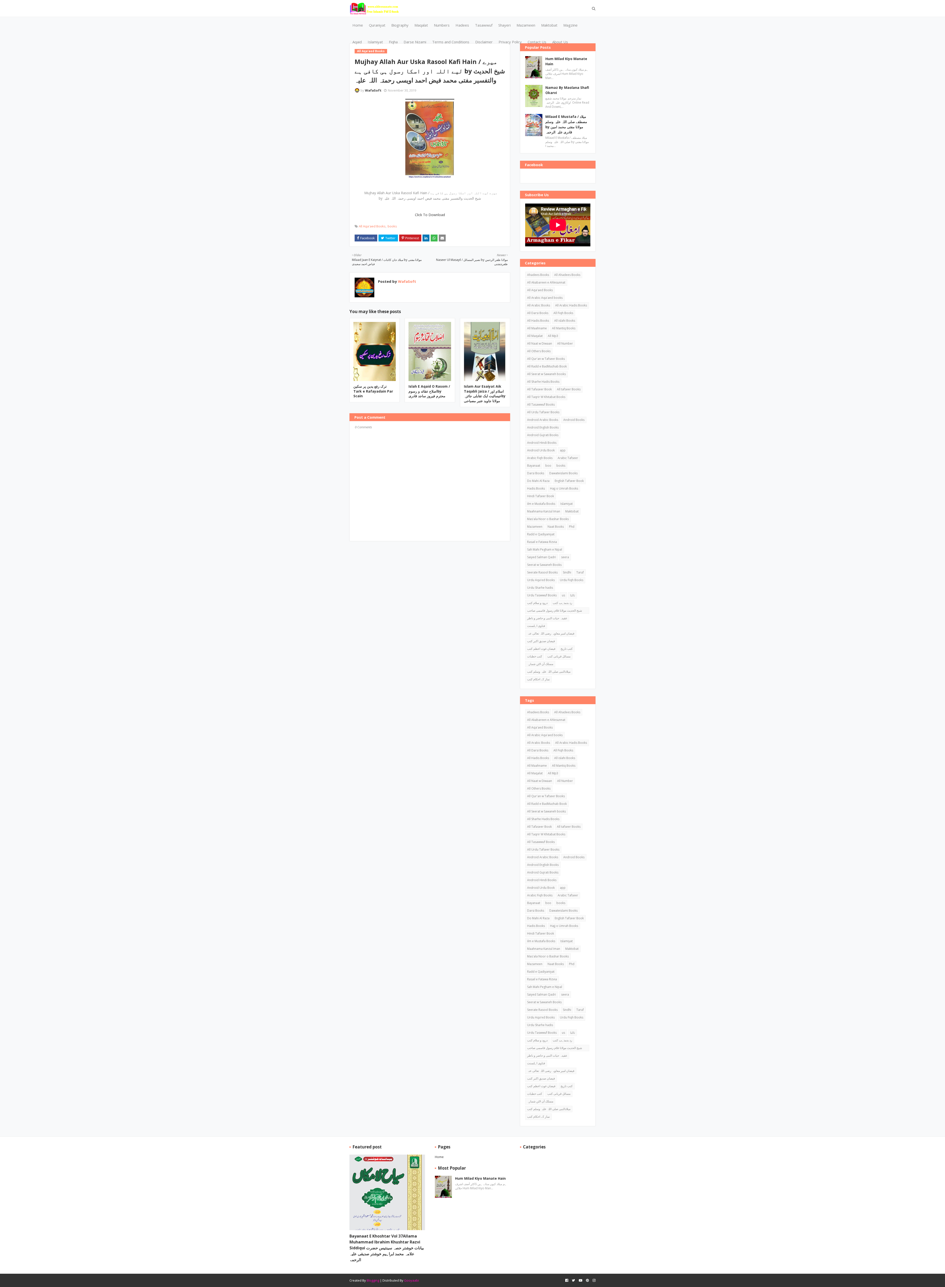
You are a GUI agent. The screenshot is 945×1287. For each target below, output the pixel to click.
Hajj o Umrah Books (564, 488)
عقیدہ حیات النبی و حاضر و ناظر (547, 618)
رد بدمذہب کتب (562, 603)
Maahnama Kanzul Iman (543, 511)
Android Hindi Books (541, 443)
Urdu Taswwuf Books (542, 595)
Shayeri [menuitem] (504, 25)
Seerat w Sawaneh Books (544, 565)
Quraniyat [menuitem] (377, 25)
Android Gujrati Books (542, 435)
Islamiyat (566, 504)
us (563, 595)
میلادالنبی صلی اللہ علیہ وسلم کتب (548, 671)
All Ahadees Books (567, 275)
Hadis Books (536, 488)
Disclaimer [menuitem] (484, 41)
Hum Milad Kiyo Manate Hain (566, 61)
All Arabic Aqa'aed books (545, 298)
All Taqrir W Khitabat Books (546, 397)
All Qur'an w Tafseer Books (546, 359)
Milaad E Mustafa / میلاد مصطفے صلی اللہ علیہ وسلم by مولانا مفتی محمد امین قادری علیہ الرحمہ (566, 124)
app (563, 450)
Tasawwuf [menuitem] (483, 25)
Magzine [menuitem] (570, 25)
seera (565, 557)
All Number (565, 343)
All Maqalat (535, 336)
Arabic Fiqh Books (539, 458)
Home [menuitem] (357, 25)
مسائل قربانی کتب (558, 656)
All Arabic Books (538, 305)
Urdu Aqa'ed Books (541, 580)
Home (439, 1157)
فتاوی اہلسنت (536, 626)
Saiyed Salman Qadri (541, 557)
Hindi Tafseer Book (540, 496)
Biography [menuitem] (400, 25)
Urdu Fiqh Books (571, 580)
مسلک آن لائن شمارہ (540, 664)
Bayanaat (533, 465)
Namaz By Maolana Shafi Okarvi (567, 90)
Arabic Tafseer (568, 458)
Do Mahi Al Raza (538, 481)
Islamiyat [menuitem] (375, 41)
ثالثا (572, 595)
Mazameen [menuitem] (526, 25)
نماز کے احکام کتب (538, 679)
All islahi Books (564, 320)
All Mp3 (553, 336)
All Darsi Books (537, 313)
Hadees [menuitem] (462, 25)
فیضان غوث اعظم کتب (541, 649)
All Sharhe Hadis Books (543, 382)
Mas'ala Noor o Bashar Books (548, 519)
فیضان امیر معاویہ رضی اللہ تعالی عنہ (550, 633)
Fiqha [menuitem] (393, 41)
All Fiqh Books (563, 313)
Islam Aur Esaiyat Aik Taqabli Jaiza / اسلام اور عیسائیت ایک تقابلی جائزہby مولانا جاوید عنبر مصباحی (484, 393)
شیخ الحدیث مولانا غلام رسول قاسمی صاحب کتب (554, 611)
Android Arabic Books (542, 420)
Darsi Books (535, 473)
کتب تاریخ (567, 649)
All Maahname (537, 328)
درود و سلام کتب (537, 603)
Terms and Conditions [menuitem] (450, 41)
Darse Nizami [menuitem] (415, 41)
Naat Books (556, 526)
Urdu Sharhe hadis (540, 588)
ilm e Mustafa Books (541, 504)
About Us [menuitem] (560, 41)
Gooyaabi (411, 1280)
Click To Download (430, 214)
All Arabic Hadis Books (571, 305)
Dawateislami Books (563, 473)
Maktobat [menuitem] (549, 25)
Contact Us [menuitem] (537, 41)
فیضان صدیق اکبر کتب (541, 641)
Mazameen (534, 526)
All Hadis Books (538, 320)
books (392, 226)
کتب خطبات (534, 656)
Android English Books (543, 427)
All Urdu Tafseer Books (543, 412)
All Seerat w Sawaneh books (546, 374)
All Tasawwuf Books (541, 404)
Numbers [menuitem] (442, 25)
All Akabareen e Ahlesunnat (546, 282)
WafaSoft (373, 90)
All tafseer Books (569, 389)
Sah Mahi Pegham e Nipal (544, 549)
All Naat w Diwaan (539, 343)
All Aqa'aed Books (372, 226)
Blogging (373, 1280)
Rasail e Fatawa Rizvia (542, 542)
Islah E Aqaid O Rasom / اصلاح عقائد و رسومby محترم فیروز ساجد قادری (429, 391)
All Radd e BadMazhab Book (547, 366)
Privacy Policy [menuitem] (510, 41)
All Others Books (539, 351)
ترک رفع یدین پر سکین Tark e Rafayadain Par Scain (373, 391)
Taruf (580, 572)
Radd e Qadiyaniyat (540, 534)
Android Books (573, 420)
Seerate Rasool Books (542, 572)
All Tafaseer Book (539, 389)
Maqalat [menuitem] (421, 25)
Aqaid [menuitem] (357, 41)
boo (548, 465)
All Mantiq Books (563, 328)
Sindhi (567, 572)
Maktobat (572, 511)
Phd (571, 526)
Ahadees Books (538, 275)
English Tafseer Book (569, 481)
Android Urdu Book (541, 450)
